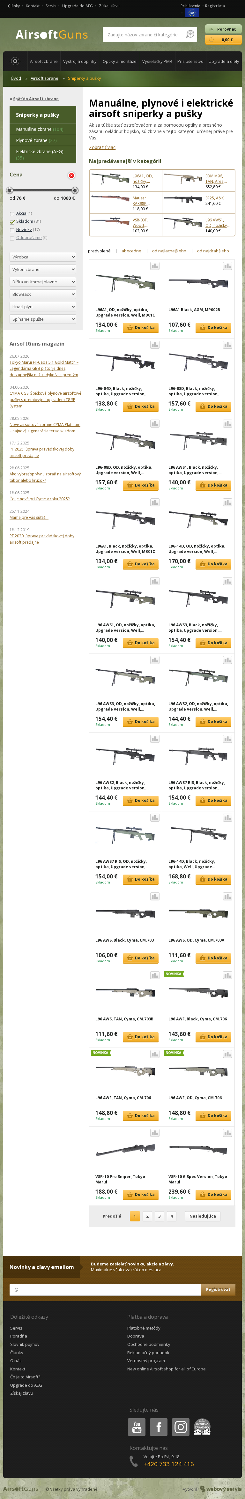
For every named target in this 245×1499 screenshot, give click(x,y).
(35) (39, 154)
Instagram (180, 1419)
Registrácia (215, 6)
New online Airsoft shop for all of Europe (166, 1369)
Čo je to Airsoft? (25, 1377)
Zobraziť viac (102, 147)
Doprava (135, 1336)
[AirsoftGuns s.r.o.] (52, 34)
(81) (28, 221)
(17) (28, 229)
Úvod (16, 78)
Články (14, 6)
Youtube (135, 1419)
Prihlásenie (190, 6)
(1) (24, 213)
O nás (16, 1360)
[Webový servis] (221, 1489)
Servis (51, 6)
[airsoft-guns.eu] (192, 12)
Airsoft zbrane (44, 78)
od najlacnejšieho (169, 251)
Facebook (158, 1419)
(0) (31, 237)
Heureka (201, 1419)
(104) (39, 129)
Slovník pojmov (25, 1344)
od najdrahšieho (213, 251)
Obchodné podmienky (148, 1344)
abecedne (131, 251)
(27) (36, 140)
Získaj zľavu (109, 6)
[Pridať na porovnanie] (155, 266)
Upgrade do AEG (77, 6)
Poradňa (18, 1336)
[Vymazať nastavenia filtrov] (71, 175)
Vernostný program (146, 1360)
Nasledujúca (202, 1216)
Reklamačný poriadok (148, 1352)
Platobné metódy (143, 1328)
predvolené (99, 251)
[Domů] (15, 61)
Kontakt (33, 6)
